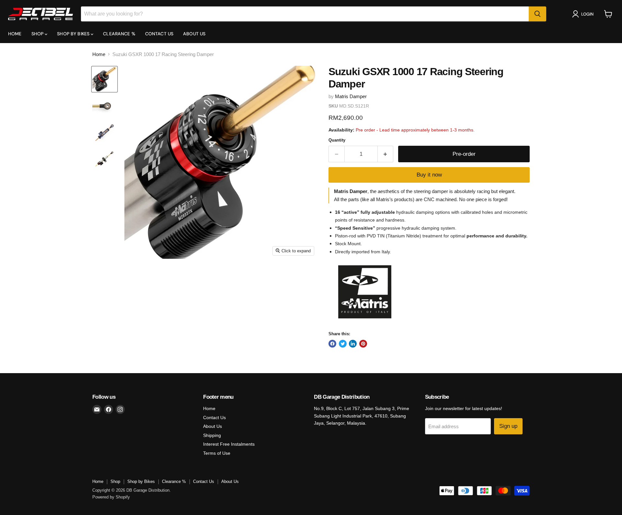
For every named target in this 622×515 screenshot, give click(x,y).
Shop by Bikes (74, 34)
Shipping (212, 435)
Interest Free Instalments (229, 444)
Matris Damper (351, 96)
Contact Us (159, 34)
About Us (194, 34)
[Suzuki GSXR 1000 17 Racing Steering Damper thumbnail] (104, 79)
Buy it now (429, 175)
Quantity (336, 140)
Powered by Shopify (111, 497)
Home (15, 34)
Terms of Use (216, 453)
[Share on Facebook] (332, 344)
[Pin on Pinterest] (363, 344)
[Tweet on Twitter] (343, 344)
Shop (38, 34)
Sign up (508, 426)
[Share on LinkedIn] (353, 344)
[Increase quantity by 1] (386, 154)
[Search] (537, 13)
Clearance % (119, 34)
